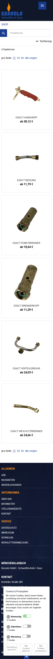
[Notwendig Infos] (8, 616)
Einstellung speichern (12, 648)
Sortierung (46, 41)
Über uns (6, 498)
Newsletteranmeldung (14, 542)
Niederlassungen (11, 484)
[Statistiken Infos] (8, 626)
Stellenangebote (11, 508)
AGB (3, 475)
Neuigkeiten (8, 479)
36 (22, 57)
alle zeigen (31, 57)
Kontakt (6, 513)
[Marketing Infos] (8, 636)
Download (7, 537)
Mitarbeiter (8, 503)
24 (18, 57)
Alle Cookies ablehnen (26, 648)
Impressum (7, 532)
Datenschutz (9, 527)
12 (14, 57)
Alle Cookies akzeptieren (40, 648)
